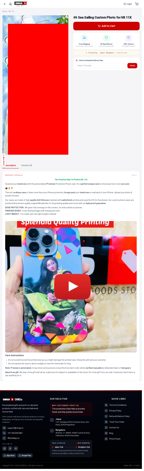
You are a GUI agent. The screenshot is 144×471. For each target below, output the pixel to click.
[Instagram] (4, 448)
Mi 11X (11, 11)
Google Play (26, 456)
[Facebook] (10, 448)
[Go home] (10, 3)
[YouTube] (16, 448)
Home (4, 11)
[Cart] (137, 4)
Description (10, 165)
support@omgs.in (15, 428)
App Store (10, 456)
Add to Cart (108, 25)
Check (132, 66)
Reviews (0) (27, 165)
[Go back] (4, 3)
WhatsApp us (13, 438)
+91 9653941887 (15, 433)
